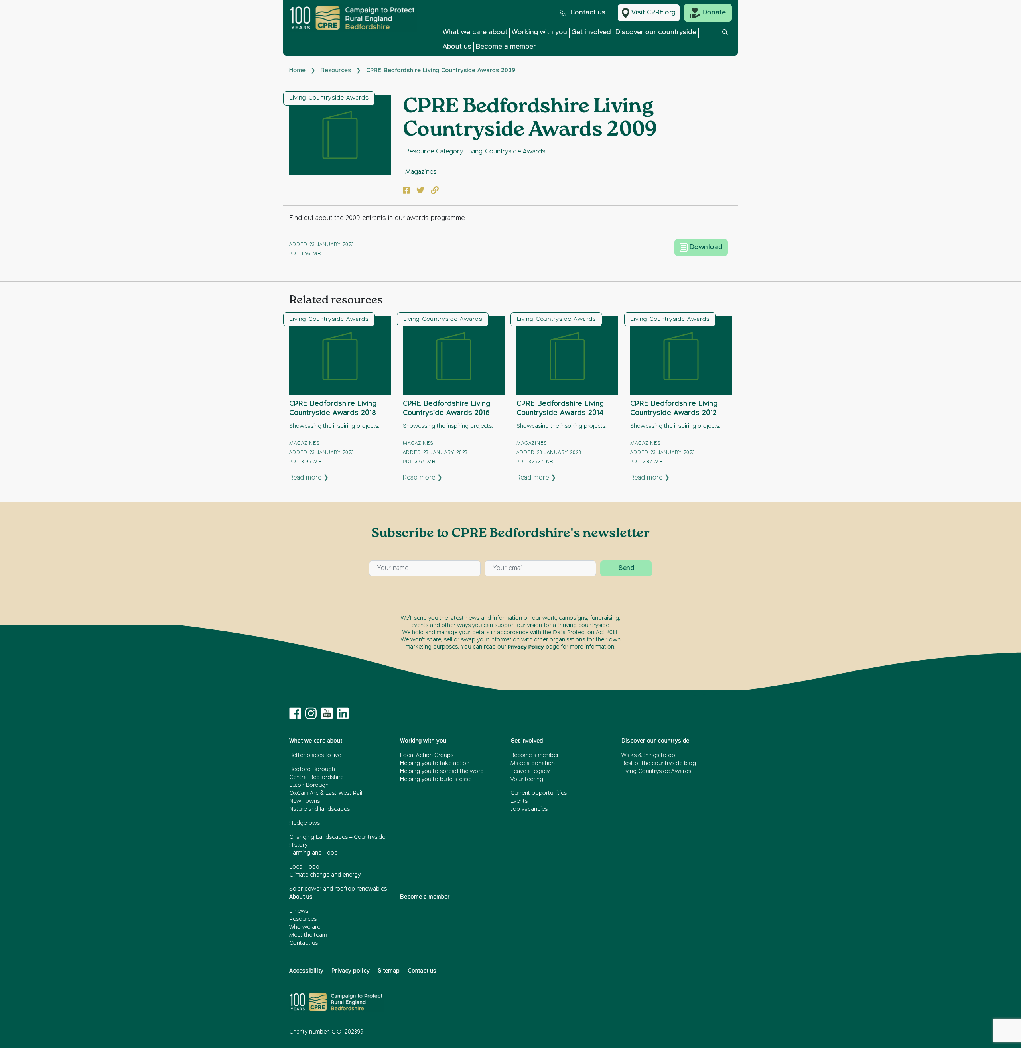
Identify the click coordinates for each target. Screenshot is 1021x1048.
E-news (298, 911)
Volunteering (526, 779)
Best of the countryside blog (658, 763)
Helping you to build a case (435, 779)
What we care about (475, 32)
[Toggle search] (725, 42)
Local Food (304, 867)
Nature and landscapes (319, 809)
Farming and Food (313, 853)
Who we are (304, 927)
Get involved (591, 32)
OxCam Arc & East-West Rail (325, 793)
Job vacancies (529, 809)
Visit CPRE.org (653, 12)
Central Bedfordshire (316, 777)
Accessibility (306, 971)
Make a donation (532, 763)
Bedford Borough (312, 769)
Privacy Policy (526, 647)
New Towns (304, 801)
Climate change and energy (325, 875)
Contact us (587, 12)
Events (519, 801)
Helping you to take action (434, 763)
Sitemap (389, 971)
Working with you (539, 32)
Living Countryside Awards (329, 98)
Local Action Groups (426, 755)
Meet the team (308, 935)
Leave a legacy (530, 771)
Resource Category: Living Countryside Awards (475, 152)
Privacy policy (350, 971)
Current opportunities (538, 793)
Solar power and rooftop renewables (338, 889)
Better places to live (315, 755)
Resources (336, 70)
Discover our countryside (655, 32)
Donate (714, 12)
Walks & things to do (648, 755)
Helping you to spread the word (442, 771)
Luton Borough (309, 785)
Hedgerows (304, 823)
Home (297, 70)
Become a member (506, 46)
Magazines (421, 172)
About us (457, 46)
